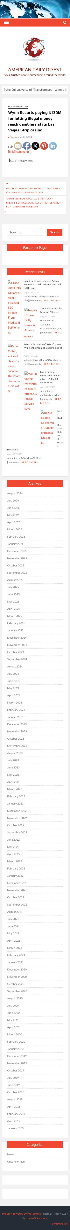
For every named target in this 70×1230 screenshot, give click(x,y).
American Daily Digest (35, 69)
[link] (11, 151)
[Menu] (6, 22)
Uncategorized (18, 106)
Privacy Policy (59, 1223)
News (10, 1154)
